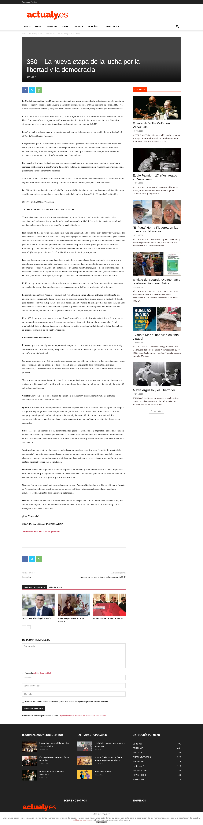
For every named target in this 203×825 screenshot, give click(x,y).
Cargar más (156, 411)
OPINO (65, 26)
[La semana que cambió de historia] (109, 605)
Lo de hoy (33, 33)
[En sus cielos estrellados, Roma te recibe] (29, 761)
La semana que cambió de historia (108, 618)
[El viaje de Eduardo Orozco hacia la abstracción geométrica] (157, 264)
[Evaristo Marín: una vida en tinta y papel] (157, 319)
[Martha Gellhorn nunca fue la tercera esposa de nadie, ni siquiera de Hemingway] (84, 760)
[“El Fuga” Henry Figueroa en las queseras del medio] (157, 212)
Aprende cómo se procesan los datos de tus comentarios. (83, 715)
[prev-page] (24, 627)
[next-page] (29, 627)
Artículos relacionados (34, 587)
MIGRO (38, 26)
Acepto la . (38, 673)
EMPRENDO (52, 26)
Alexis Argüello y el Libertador (154, 390)
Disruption (27, 577)
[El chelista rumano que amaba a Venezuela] (84, 746)
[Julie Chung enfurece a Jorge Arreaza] (74, 605)
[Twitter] (32, 90)
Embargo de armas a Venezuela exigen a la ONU (102, 577)
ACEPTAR (101, 822)
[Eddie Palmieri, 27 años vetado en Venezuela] (157, 160)
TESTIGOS (78, 26)
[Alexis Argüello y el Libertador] (157, 374)
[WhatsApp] (39, 90)
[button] (177, 26)
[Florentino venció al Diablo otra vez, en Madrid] (29, 747)
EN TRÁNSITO (94, 26)
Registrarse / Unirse (29, 2)
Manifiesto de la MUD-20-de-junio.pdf (41, 531)
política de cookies (81, 820)
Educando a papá (103, 771)
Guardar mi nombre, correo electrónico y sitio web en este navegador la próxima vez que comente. (66, 701)
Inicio (24, 33)
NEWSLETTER (112, 26)
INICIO (27, 26)
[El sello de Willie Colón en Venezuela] (157, 108)
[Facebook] (25, 90)
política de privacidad (42, 673)
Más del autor (55, 587)
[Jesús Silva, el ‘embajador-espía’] (38, 605)
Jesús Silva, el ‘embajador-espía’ (36, 618)
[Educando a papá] (84, 774)
